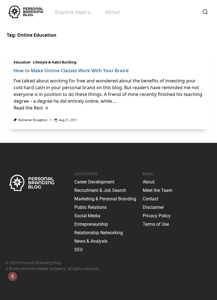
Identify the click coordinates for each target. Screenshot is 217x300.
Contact (150, 199)
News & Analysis (90, 241)
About (112, 12)
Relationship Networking (98, 232)
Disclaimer (153, 207)
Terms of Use (156, 224)
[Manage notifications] (12, 276)
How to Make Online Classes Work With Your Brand (71, 70)
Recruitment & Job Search (100, 190)
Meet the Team (157, 190)
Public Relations (90, 207)
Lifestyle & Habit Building (55, 62)
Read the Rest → (31, 108)
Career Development (94, 182)
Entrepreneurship (91, 224)
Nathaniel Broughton (32, 120)
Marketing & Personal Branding (105, 199)
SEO (78, 249)
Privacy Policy (157, 215)
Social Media (87, 215)
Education (22, 62)
